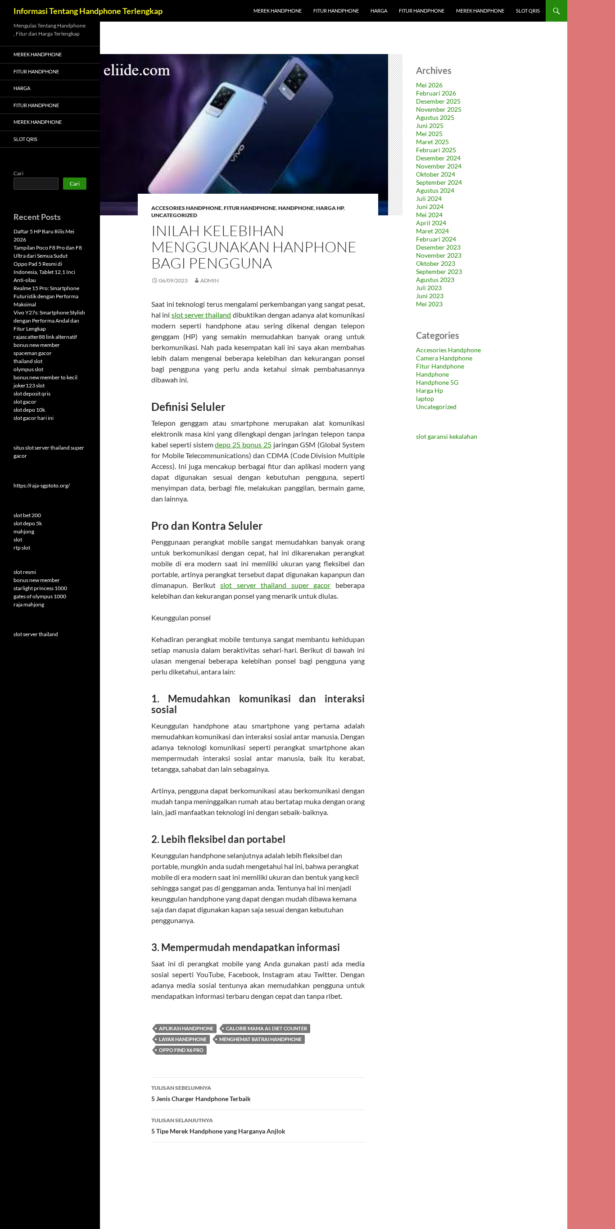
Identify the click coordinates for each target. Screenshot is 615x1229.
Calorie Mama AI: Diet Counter (266, 1028)
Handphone (296, 208)
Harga (379, 11)
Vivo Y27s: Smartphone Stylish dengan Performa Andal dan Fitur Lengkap (49, 320)
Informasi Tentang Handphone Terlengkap (88, 11)
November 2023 (438, 255)
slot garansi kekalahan (446, 436)
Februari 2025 (436, 150)
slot (18, 539)
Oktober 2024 (435, 174)
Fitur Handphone (336, 11)
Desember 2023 (438, 247)
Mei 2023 (429, 304)
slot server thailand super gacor (275, 585)
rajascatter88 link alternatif (45, 336)
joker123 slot (29, 385)
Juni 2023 (429, 296)
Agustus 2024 (435, 190)
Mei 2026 (429, 85)
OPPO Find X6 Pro (181, 1050)
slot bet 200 (27, 515)
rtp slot (22, 547)
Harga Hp (330, 208)
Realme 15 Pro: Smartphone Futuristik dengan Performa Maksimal (46, 296)
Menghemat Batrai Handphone (260, 1039)
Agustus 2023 (435, 279)
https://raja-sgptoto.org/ (42, 485)
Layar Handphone (183, 1039)
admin (209, 280)
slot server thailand (201, 314)
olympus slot (28, 369)
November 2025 (438, 109)
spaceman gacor (33, 353)
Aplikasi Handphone (186, 1028)
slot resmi (25, 572)
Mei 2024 (429, 214)
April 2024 (431, 223)
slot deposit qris (32, 393)
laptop (425, 398)
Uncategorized (174, 215)
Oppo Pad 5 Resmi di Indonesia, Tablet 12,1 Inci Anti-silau (44, 271)
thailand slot (28, 361)
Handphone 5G (437, 382)
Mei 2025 (429, 133)
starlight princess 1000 (40, 588)
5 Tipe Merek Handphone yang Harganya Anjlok (218, 1126)
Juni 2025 (429, 125)
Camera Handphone (444, 358)
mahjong (24, 531)
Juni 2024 (429, 206)
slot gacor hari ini (34, 417)
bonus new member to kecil (45, 377)
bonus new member (37, 344)
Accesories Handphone (186, 208)
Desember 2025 (438, 101)
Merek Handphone (277, 11)
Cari (18, 173)
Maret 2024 (432, 231)
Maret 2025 (432, 142)
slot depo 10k (29, 409)
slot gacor (25, 401)
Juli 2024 (429, 198)
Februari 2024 (436, 239)
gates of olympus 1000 (40, 596)
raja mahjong (29, 604)
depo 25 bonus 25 (243, 444)
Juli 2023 (429, 287)
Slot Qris (528, 11)
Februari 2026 (436, 93)
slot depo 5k (28, 523)
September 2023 (439, 271)
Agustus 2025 (435, 117)
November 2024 (438, 166)
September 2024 (439, 182)
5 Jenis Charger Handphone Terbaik (201, 1093)
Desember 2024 (438, 158)
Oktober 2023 (435, 263)
